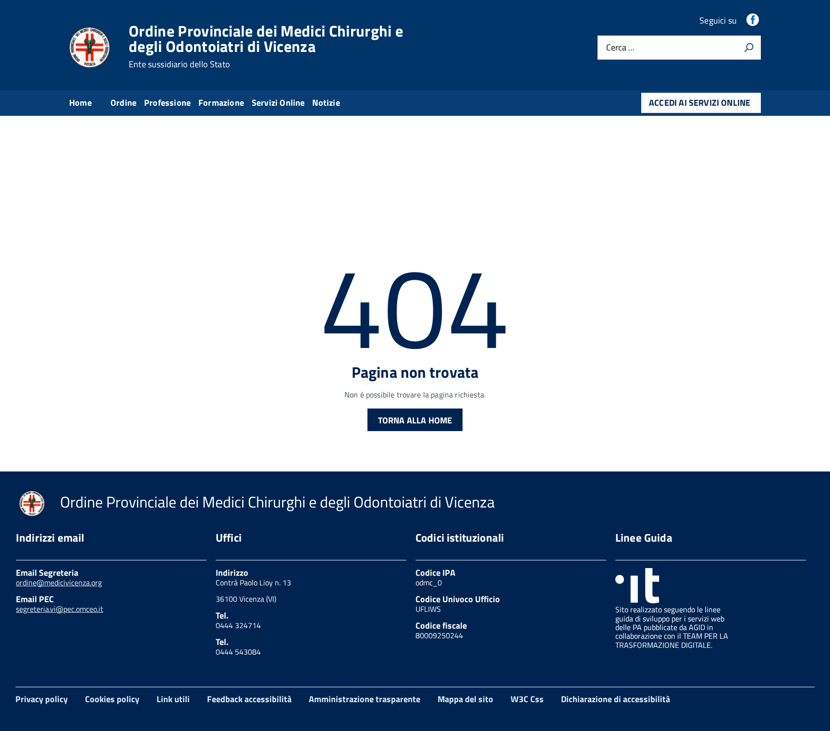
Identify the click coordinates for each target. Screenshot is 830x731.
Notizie (326, 102)
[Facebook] (753, 20)
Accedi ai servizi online (699, 102)
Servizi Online (278, 102)
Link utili (173, 699)
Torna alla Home (415, 420)
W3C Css (527, 699)
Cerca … (620, 48)
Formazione (221, 102)
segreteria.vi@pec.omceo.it (59, 609)
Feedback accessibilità (249, 699)
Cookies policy (112, 699)
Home (80, 102)
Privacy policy (41, 699)
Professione (167, 102)
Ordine (123, 102)
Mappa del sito (465, 699)
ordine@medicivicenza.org (59, 582)
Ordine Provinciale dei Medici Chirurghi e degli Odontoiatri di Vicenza (266, 46)
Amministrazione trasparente (364, 699)
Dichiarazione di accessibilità (615, 699)
